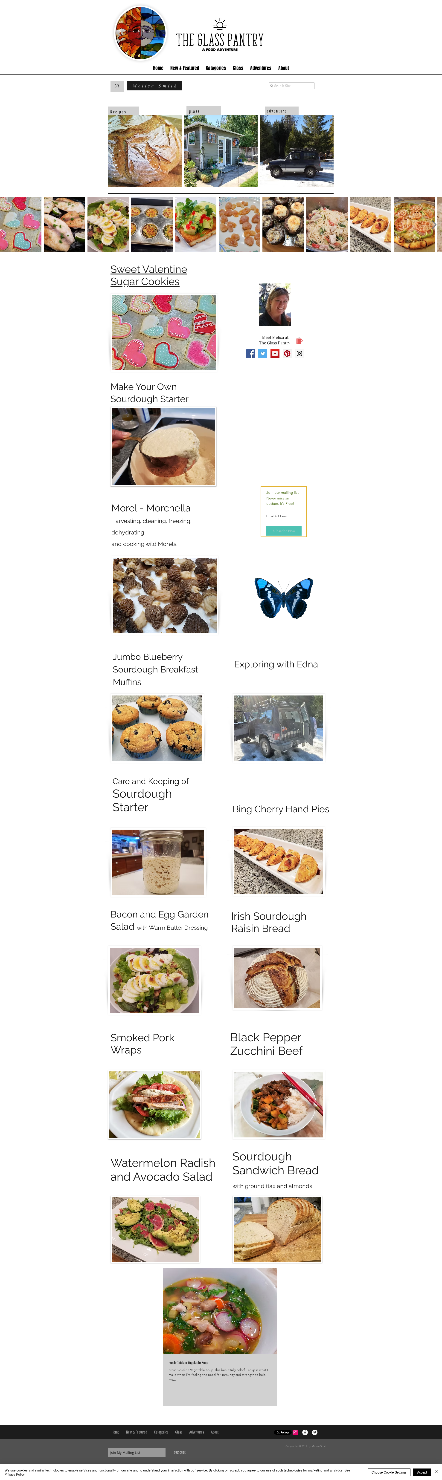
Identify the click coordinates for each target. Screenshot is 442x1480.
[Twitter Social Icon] (262, 353)
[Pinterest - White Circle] (314, 1432)
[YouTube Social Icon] (274, 353)
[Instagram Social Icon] (299, 353)
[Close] (436, 1472)
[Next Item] (434, 224)
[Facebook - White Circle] (305, 1432)
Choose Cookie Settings (389, 1472)
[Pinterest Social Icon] (287, 353)
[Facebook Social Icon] (250, 353)
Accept (422, 1472)
